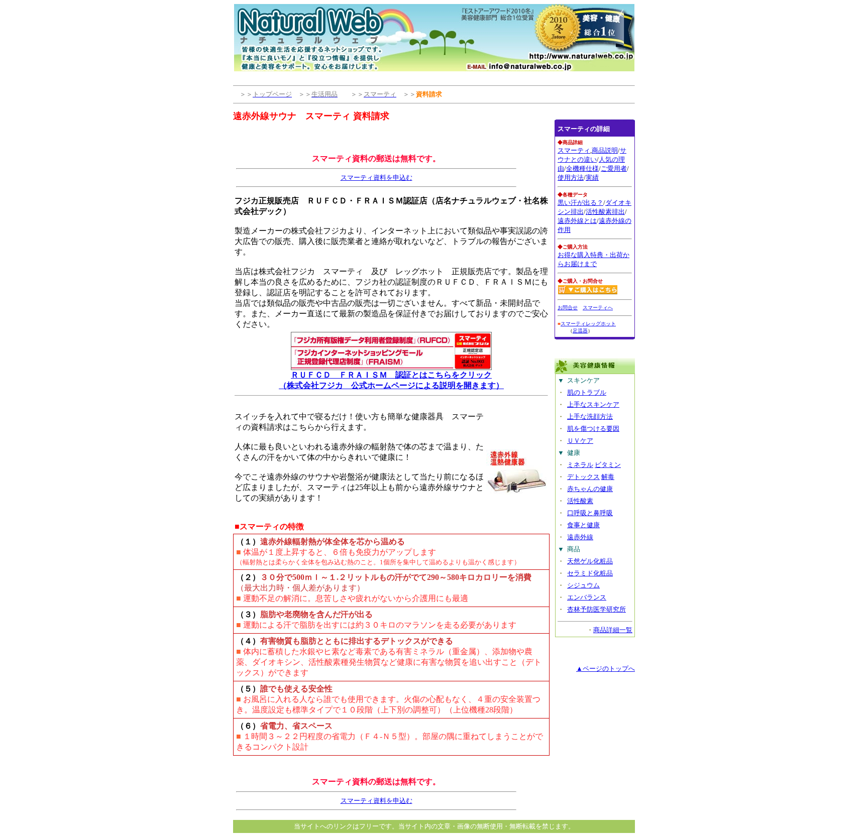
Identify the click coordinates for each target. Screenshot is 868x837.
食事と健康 (583, 525)
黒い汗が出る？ (580, 202)
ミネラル (580, 464)
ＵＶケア (580, 440)
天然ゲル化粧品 (590, 561)
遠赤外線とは (577, 220)
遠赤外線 (580, 537)
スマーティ (574, 150)
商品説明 (605, 150)
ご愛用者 (614, 168)
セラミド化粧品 (590, 573)
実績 (592, 177)
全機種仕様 (582, 168)
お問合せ (568, 307)
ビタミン (608, 464)
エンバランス (586, 597)
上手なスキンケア (593, 404)
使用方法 (571, 177)
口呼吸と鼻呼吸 (590, 513)
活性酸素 (580, 501)
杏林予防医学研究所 (596, 609)
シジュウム (583, 585)
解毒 (607, 477)
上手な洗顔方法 (590, 416)
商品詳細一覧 (612, 630)
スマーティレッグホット (588, 323)
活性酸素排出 (605, 211)
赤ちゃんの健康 (590, 489)
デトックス (583, 477)
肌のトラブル (586, 392)
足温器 (580, 330)
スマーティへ (598, 307)
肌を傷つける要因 (593, 428)
